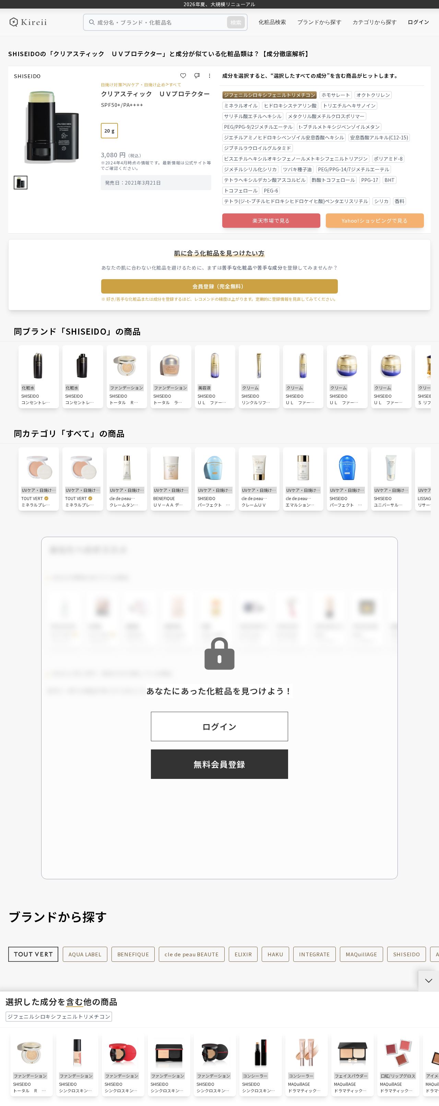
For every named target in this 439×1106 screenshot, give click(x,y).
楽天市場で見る (271, 220)
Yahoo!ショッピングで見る (375, 220)
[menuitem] (272, 22)
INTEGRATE (314, 954)
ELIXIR (243, 954)
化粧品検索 (272, 22)
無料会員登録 (219, 764)
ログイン (418, 21)
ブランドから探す (319, 22)
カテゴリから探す (375, 22)
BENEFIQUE (133, 954)
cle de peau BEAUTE (192, 954)
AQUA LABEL (85, 954)
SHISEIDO (406, 954)
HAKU (275, 954)
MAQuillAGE (361, 954)
